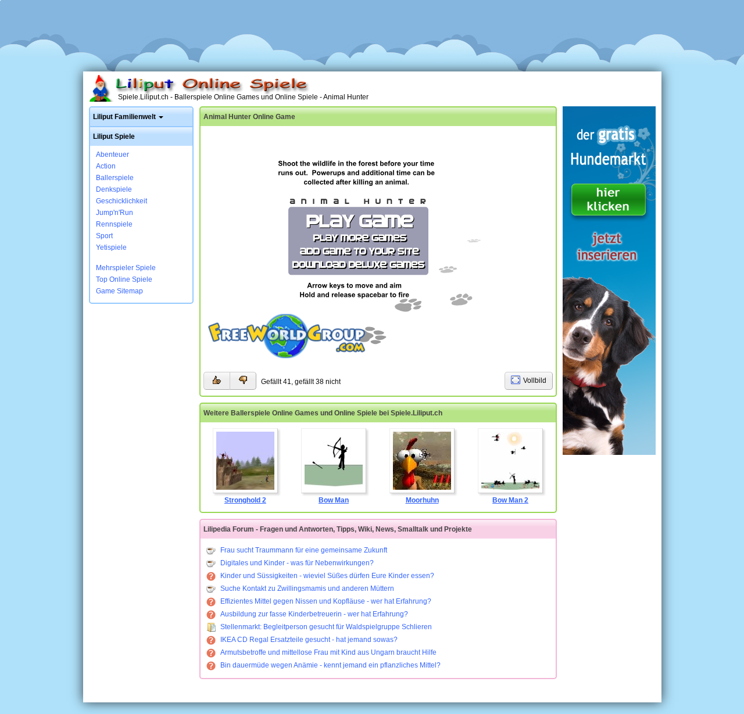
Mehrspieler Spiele (126, 268)
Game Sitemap (119, 291)
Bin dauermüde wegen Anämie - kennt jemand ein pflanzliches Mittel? (330, 665)
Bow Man (334, 500)
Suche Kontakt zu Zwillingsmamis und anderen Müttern (307, 588)
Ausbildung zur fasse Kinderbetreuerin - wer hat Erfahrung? (314, 614)
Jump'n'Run (114, 213)
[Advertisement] (372, 32)
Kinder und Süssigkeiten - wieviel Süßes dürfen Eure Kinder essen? (327, 576)
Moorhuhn (422, 500)
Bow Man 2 (510, 500)
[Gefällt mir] (216, 381)
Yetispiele (111, 247)
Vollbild (534, 380)
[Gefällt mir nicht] (243, 381)
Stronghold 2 (245, 500)
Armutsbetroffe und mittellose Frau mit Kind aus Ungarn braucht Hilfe (328, 652)
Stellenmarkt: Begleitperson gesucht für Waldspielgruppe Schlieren (326, 627)
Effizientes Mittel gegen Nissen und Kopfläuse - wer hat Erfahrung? (325, 601)
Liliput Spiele (114, 136)
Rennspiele (114, 224)
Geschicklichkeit (121, 201)
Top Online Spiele (124, 279)
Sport (104, 236)
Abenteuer (112, 154)
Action (106, 166)
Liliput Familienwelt (124, 117)
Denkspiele (114, 189)
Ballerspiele (115, 178)
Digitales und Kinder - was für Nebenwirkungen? (297, 563)
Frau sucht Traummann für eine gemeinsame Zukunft (303, 550)
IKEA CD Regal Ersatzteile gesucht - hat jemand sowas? (309, 640)
